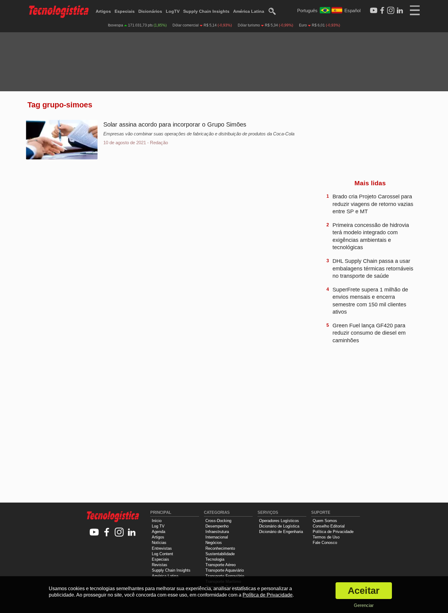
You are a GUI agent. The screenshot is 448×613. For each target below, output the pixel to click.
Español (352, 10)
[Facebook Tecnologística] (382, 11)
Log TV (158, 526)
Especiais (125, 11)
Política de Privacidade (333, 531)
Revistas (159, 564)
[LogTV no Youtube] (94, 533)
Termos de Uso (326, 537)
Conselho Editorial (329, 526)
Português (307, 10)
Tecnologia (214, 559)
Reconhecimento (220, 548)
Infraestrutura (217, 531)
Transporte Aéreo (220, 564)
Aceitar (363, 590)
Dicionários (150, 11)
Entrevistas (162, 548)
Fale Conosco (325, 542)
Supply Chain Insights (206, 11)
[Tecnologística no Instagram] (119, 533)
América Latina (248, 11)
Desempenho (217, 526)
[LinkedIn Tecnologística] (400, 11)
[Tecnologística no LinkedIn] (131, 533)
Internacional (216, 537)
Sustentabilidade (220, 554)
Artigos (103, 11)
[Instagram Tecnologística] (390, 11)
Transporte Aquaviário (224, 570)
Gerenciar (364, 605)
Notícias (159, 542)
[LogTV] (373, 11)
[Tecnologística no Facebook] (106, 533)
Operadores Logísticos (279, 520)
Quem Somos (325, 520)
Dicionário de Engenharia (281, 531)
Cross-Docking (218, 520)
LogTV (173, 11)
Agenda (158, 531)
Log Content (162, 554)
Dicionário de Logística (279, 526)
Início (157, 520)
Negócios (213, 542)
